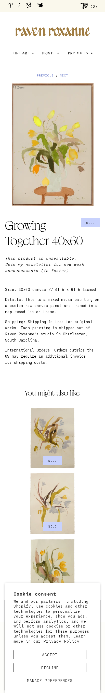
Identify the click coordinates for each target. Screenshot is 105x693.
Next (64, 75)
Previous (45, 75)
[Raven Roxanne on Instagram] (30, 6)
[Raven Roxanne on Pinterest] (11, 6)
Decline (50, 667)
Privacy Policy (61, 641)
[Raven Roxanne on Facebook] (20, 6)
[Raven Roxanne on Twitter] (41, 6)
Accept (50, 654)
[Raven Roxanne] (52, 23)
